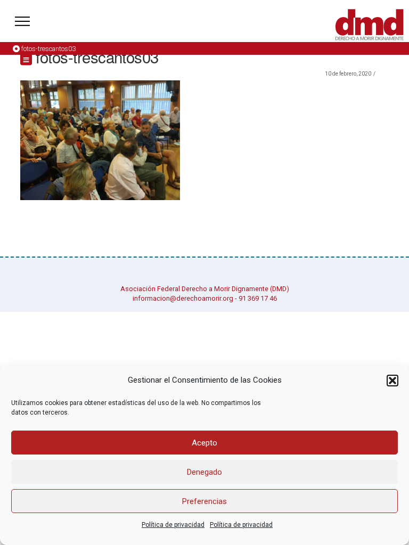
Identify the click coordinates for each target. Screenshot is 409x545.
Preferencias (204, 501)
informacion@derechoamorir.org (183, 298)
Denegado (204, 472)
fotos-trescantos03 (48, 49)
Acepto (204, 443)
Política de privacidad (173, 525)
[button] (392, 380)
